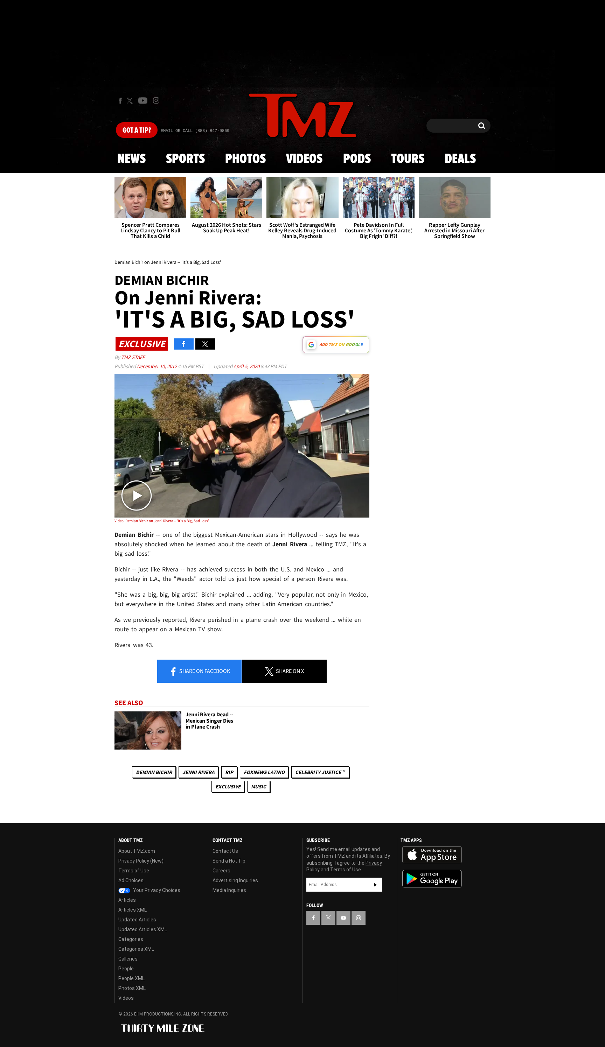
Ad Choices (131, 880)
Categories (130, 939)
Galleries (128, 959)
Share (204, 670)
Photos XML (132, 988)
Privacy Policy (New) (141, 861)
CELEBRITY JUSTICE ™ (320, 772)
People (126, 968)
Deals (460, 159)
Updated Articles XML (142, 929)
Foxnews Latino (264, 772)
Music (258, 786)
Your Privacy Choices (156, 890)
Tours (407, 159)
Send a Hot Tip (229, 861)
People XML (131, 978)
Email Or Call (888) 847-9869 (195, 130)
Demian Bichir (154, 772)
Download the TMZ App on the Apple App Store (432, 855)
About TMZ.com (136, 851)
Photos (245, 159)
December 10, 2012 (157, 366)
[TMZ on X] (130, 100)
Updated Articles (137, 919)
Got (137, 130)
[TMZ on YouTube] (343, 918)
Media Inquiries (229, 890)
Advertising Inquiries (235, 880)
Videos (304, 159)
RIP (229, 772)
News (131, 159)
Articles (127, 900)
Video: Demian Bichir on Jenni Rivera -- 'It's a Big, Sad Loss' (161, 520)
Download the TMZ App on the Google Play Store (432, 879)
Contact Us (225, 851)
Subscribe (375, 885)
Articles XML (132, 910)
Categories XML (136, 949)
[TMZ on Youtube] (142, 100)
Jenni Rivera (198, 772)
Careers (221, 870)
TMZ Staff (133, 357)
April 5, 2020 (247, 366)
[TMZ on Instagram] (156, 100)
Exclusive (228, 786)
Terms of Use (133, 870)
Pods (357, 159)
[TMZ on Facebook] (120, 100)
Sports (185, 159)
